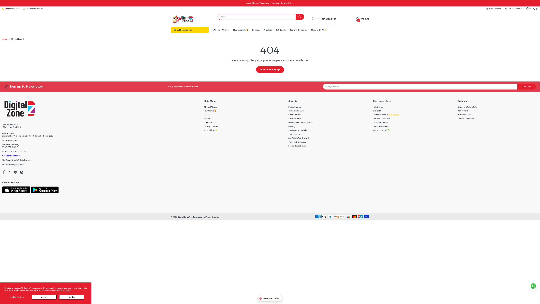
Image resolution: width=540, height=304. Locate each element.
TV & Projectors (294, 134)
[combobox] (261, 17)
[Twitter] (9, 172)
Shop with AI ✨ (210, 130)
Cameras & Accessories (298, 130)
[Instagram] (21, 172)
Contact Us (377, 111)
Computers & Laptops (297, 111)
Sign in (510, 9)
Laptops (207, 115)
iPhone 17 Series (210, 107)
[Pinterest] (15, 172)
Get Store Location (11, 156)
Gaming (291, 126)
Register (519, 9)
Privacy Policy (463, 111)
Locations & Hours (380, 122)
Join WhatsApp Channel (298, 138)
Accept (44, 297)
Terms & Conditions (466, 119)
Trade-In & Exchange (297, 142)
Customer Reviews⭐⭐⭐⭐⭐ (386, 115)
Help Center (378, 107)
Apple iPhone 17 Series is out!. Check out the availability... (270, 3)
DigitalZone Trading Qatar (190, 217)
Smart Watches (294, 119)
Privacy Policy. (65, 290)
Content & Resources (382, 119)
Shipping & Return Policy (468, 107)
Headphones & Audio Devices (300, 122)
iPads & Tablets (294, 115)
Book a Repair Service (297, 146)
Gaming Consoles (211, 126)
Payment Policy (464, 115)
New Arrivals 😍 (210, 111)
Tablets (207, 119)
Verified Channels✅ (381, 130)
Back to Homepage (270, 69)
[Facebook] (3, 172)
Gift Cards (208, 122)
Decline (72, 297)
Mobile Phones (294, 107)
